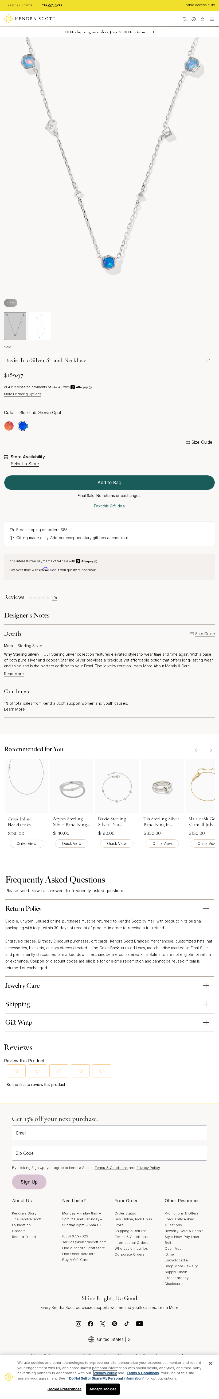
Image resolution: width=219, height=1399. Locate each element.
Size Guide (201, 442)
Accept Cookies (102, 1389)
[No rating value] (40, 597)
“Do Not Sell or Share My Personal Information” (106, 1378)
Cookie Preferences (64, 1389)
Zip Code (25, 1153)
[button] (16, 1071)
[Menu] (211, 18)
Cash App (173, 1248)
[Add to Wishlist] (207, 360)
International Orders (131, 1242)
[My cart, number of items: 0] (202, 18)
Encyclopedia (176, 1260)
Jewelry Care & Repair (184, 1231)
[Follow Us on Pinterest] (114, 1325)
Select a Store (25, 463)
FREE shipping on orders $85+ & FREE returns (105, 32)
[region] (109, 1377)
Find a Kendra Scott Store (83, 1248)
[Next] (211, 750)
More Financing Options (22, 394)
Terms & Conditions (131, 1236)
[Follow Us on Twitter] (102, 1325)
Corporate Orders (129, 1254)
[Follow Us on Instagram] (78, 1325)
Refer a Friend (24, 1236)
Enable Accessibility (199, 5)
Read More (14, 674)
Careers (19, 1231)
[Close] (210, 1363)
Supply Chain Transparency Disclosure (177, 1278)
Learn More (14, 709)
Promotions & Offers (181, 1213)
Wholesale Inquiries (131, 1248)
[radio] (9, 426)
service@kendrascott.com (84, 1242)
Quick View (26, 843)
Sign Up (29, 1182)
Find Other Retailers (78, 1254)
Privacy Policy (148, 1167)
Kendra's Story (24, 1213)
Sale (7, 347)
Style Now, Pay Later (182, 1236)
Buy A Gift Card (75, 1259)
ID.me (169, 1254)
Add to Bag (109, 482)
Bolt (168, 1242)
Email (21, 1133)
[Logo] (30, 19)
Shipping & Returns (131, 1231)
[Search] (184, 18)
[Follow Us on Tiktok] (126, 1325)
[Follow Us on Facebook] (90, 1325)
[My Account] (193, 18)
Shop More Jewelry (181, 1266)
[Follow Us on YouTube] (139, 1325)
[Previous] (196, 750)
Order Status (125, 1213)
